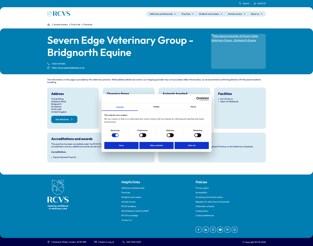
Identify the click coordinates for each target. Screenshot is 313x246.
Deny (121, 145)
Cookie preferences (205, 215)
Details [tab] (157, 107)
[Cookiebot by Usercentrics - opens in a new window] (198, 99)
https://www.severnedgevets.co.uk (68, 67)
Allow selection (156, 145)
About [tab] (193, 107)
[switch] (142, 135)
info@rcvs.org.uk (106, 242)
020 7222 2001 (133, 242)
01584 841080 (59, 63)
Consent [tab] (119, 107)
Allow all (191, 145)
